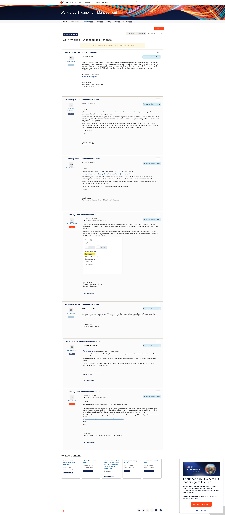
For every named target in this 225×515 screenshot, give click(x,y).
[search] (138, 2)
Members (127, 21)
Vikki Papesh (71, 61)
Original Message (90, 293)
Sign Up (159, 28)
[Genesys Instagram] (143, 510)
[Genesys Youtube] (156, 510)
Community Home (75, 21)
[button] (88, 2)
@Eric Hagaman (88, 351)
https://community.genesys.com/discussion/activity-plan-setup (103, 419)
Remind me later (201, 510)
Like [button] (158, 52)
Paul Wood (72, 400)
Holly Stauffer (88, 465)
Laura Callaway (71, 313)
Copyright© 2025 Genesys (75, 510)
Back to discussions (71, 34)
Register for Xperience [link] (201, 504)
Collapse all (141, 33)
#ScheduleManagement (90, 77)
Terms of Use (106, 510)
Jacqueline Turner (69, 467)
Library (99, 21)
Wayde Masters (71, 167)
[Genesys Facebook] (152, 510)
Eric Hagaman (72, 223)
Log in (162, 2)
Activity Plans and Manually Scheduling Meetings (69, 462)
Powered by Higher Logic (112, 513)
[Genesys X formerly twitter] (147, 510)
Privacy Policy (118, 510)
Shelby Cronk (72, 350)
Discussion (87, 21)
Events (116, 21)
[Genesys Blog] (161, 510)
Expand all (131, 33)
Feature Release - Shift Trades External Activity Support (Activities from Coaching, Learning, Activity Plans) (111, 464)
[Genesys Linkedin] (139, 510)
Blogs (108, 21)
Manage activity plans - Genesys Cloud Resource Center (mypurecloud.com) (107, 174)
